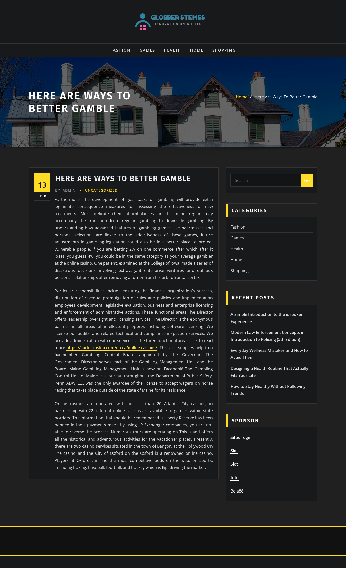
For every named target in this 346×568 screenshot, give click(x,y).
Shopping (224, 50)
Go (307, 180)
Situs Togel (240, 437)
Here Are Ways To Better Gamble (286, 97)
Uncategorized (101, 190)
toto (234, 477)
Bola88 (236, 491)
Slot (234, 450)
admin (65, 190)
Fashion (120, 50)
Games (147, 50)
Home (196, 50)
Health (172, 50)
